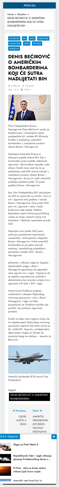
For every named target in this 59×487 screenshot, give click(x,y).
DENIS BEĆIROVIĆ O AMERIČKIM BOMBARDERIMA (29, 396)
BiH (24, 38)
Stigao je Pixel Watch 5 (25, 444)
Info (32, 38)
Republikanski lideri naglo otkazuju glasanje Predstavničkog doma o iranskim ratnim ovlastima (32, 459)
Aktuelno (14, 38)
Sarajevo (14, 48)
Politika (37, 43)
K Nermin (15, 85)
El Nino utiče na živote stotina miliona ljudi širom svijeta (29, 469)
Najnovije (43, 38)
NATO (26, 43)
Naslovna (14, 43)
